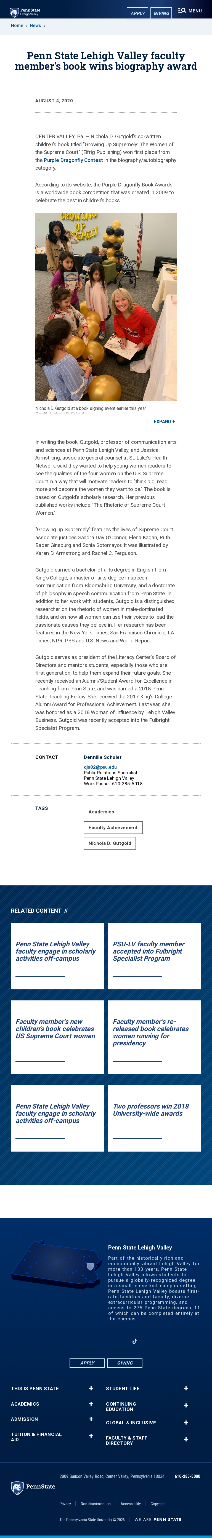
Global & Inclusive (131, 1422)
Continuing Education (121, 1406)
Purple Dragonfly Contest (73, 160)
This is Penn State (35, 1388)
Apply (138, 13)
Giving (161, 13)
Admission (24, 1419)
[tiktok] (135, 1341)
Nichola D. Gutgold (110, 843)
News (35, 25)
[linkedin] (106, 1341)
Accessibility (131, 1504)
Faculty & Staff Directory (127, 1440)
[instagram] (92, 1341)
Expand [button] (162, 421)
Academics (101, 812)
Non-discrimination (96, 1504)
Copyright (158, 1504)
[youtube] (120, 1341)
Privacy (65, 1504)
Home (17, 25)
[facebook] (77, 1341)
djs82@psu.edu (100, 767)
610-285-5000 (187, 1476)
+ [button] (91, 1388)
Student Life (123, 1388)
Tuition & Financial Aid (36, 1437)
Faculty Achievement (113, 827)
